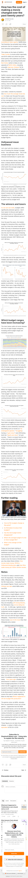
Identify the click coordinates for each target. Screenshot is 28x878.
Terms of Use (21, 755)
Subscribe (19, 2)
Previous (6, 770)
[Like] (2, 24)
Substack (8, 876)
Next (23, 770)
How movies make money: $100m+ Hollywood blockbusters (12, 563)
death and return (12, 435)
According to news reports (9, 42)
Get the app (20, 873)
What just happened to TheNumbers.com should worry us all (9, 807)
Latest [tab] (7, 800)
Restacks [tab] (11, 781)
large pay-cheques (13, 67)
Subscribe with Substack (15, 859)
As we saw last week (7, 207)
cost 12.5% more (15, 620)
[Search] (25, 800)
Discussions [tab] (13, 800)
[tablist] (8, 781)
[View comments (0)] (6, 24)
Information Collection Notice (17, 757)
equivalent (4, 727)
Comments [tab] (5, 781)
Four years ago (11, 679)
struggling (19, 431)
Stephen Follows (9, 19)
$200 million (12, 65)
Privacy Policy (19, 866)
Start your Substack (10, 873)
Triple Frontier (5, 54)
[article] (14, 810)
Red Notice (4, 63)
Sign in (24, 2)
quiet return (11, 433)
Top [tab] (3, 800)
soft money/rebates (19, 603)
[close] (23, 824)
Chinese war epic (6, 586)
